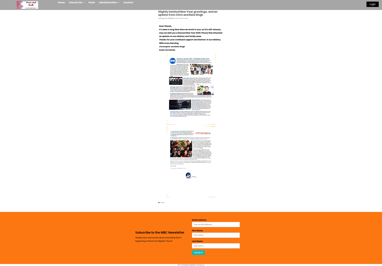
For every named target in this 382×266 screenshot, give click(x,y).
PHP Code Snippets (183, 265)
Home (61, 2)
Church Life (75, 2)
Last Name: (197, 241)
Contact (128, 2)
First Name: (197, 230)
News (162, 202)
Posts (92, 2)
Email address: (199, 220)
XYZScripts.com (200, 265)
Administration (108, 2)
